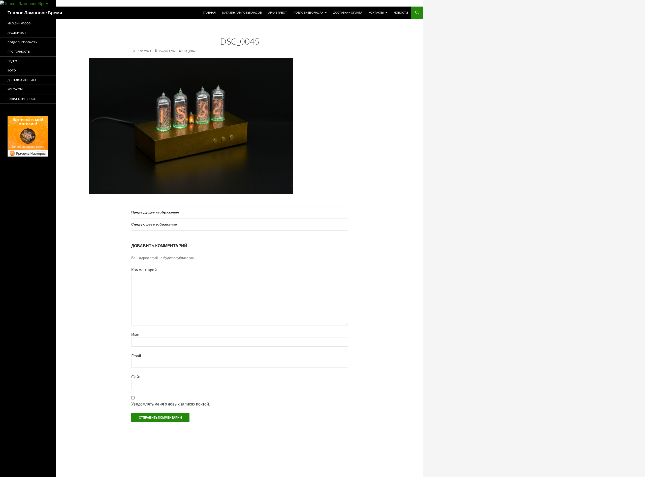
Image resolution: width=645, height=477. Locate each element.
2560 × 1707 (166, 51)
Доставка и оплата (347, 12)
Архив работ (277, 12)
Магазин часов (19, 23)
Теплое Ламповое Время (35, 12)
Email (136, 355)
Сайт (136, 376)
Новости (401, 12)
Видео (12, 61)
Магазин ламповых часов (242, 12)
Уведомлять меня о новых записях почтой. (170, 403)
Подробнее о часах (308, 12)
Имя (135, 334)
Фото (12, 70)
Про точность (19, 51)
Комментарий (144, 269)
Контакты (376, 12)
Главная (209, 12)
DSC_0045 (189, 51)
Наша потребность (22, 98)
